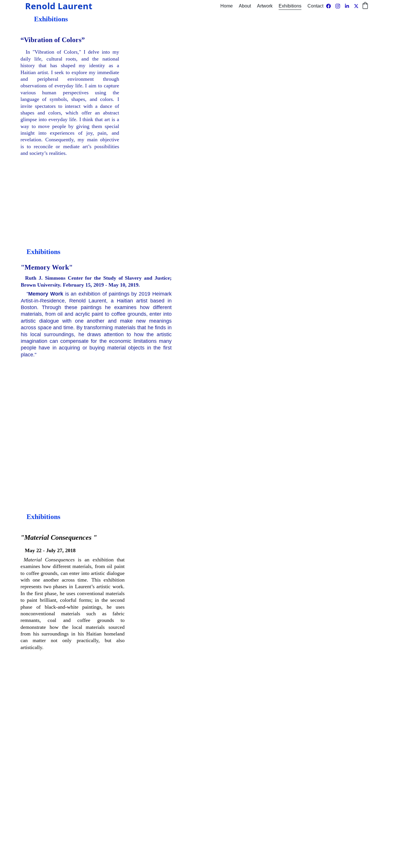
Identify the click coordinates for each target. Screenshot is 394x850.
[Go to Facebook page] (330, 6)
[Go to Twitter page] (356, 6)
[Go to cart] (365, 6)
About (245, 5)
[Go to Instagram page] (340, 6)
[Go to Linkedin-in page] (349, 6)
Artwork (265, 5)
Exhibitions (290, 5)
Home (226, 5)
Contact (315, 5)
